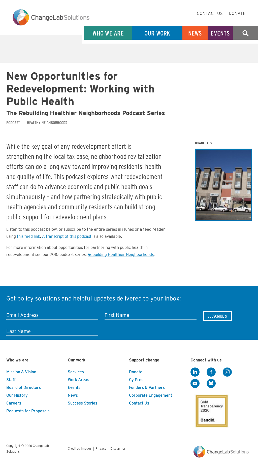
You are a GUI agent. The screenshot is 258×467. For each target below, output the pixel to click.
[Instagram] (227, 372)
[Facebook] (211, 372)
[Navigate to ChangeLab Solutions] (221, 456)
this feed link (28, 236)
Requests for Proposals (28, 411)
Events (220, 33)
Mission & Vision (21, 372)
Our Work (157, 33)
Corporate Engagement (150, 395)
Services (76, 372)
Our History (17, 395)
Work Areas (78, 379)
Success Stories (82, 403)
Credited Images (79, 448)
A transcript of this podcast (66, 236)
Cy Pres (136, 379)
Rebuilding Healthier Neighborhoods (121, 254)
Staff (11, 379)
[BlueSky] (211, 383)
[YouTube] (195, 383)
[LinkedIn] (195, 372)
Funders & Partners (147, 387)
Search (245, 33)
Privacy (100, 448)
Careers (13, 403)
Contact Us (210, 13)
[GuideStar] (211, 409)
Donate (237, 13)
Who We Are (108, 33)
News (195, 33)
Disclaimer (117, 448)
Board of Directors (23, 387)
